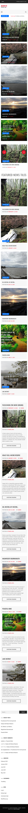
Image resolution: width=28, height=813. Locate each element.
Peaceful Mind (6, 136)
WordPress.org (4, 799)
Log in (2, 790)
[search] (25, 12)
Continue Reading (11, 445)
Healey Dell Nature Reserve (9, 60)
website (2, 741)
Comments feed (4, 796)
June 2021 (3, 770)
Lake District (5, 391)
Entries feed (3, 793)
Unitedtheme (17, 809)
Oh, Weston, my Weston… (8, 91)
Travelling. (6, 56)
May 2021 (3, 772)
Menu (3, 1)
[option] (14, 157)
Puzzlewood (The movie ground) (10, 37)
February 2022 (4, 761)
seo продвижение (5, 749)
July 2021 (3, 767)
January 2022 (4, 764)
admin (22, 408)
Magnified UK (4, 6)
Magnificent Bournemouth (20, 16)
